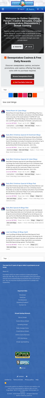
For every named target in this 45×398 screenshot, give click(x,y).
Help (37, 379)
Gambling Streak (22, 324)
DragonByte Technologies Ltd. (30, 390)
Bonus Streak (22, 317)
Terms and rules (18, 379)
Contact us (8, 379)
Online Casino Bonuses (23, 335)
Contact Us (22, 305)
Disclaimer (22, 295)
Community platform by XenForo (22, 386)
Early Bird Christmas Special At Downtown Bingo (23, 135)
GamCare (22, 297)
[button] (2, 9)
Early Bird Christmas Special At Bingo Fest (21, 183)
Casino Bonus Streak (22, 321)
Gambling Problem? (22, 302)
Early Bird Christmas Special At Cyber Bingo (21, 159)
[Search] (42, 9)
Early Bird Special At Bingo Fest (17, 208)
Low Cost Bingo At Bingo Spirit (17, 232)
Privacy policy (29, 379)
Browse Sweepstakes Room (22, 76)
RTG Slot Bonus (22, 338)
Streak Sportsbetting (22, 342)
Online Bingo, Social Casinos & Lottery (20, 127)
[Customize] (27, 376)
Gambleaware (22, 300)
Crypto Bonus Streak (22, 331)
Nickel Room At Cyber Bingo (16, 110)
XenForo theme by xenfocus (24, 395)
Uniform (21, 376)
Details (22, 392)
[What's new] (38, 9)
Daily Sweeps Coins (22, 328)
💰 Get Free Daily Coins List (22, 82)
